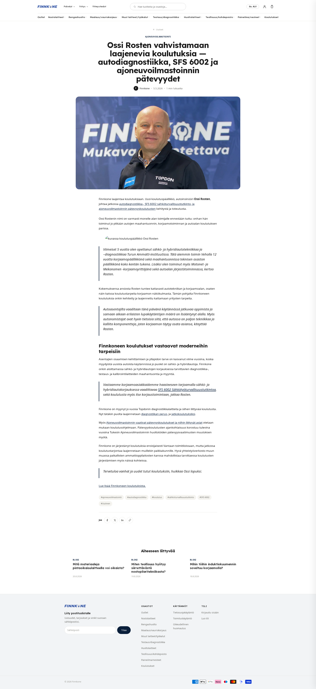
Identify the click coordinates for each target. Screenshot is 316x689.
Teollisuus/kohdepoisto (219, 17)
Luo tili (205, 618)
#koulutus (157, 497)
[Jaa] (130, 520)
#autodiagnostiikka (136, 497)
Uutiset (159, 29)
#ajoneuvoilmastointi (111, 497)
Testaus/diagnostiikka (166, 17)
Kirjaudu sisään (210, 612)
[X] (115, 520)
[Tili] (264, 7)
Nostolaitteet (56, 17)
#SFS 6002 (204, 497)
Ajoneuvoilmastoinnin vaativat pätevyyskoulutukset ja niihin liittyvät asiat (154, 422)
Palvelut (68, 6)
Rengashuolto (77, 17)
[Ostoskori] (272, 7)
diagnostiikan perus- (154, 414)
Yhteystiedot (99, 6)
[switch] (252, 6)
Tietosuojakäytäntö (183, 612)
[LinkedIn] (122, 520)
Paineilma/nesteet (248, 17)
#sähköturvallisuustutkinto (181, 497)
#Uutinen (105, 503)
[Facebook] (107, 520)
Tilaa (124, 630)
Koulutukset (271, 17)
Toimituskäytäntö (182, 618)
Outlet (41, 17)
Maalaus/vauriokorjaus (103, 17)
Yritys (82, 6)
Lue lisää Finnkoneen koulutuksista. (122, 486)
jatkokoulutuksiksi (183, 414)
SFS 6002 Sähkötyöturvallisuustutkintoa (187, 389)
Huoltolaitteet (192, 17)
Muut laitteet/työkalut (135, 17)
